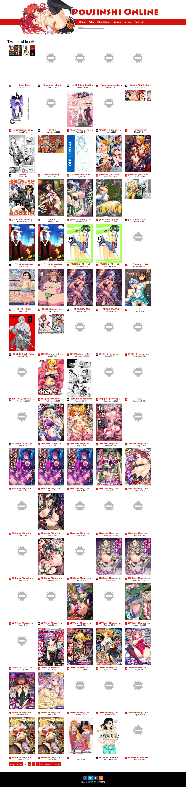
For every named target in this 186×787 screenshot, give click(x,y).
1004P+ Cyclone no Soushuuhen (28, 399)
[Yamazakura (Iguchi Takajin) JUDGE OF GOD (121, 219)
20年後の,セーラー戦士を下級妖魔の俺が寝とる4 (121, 399)
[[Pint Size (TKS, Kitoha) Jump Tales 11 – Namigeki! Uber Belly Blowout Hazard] (109, 171)
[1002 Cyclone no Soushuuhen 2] (51, 333)
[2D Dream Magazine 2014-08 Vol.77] (80, 698)
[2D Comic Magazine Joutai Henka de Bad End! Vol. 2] (138, 484)
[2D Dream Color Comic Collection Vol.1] (22, 653)
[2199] (138, 384)
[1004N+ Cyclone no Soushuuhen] (109, 339)
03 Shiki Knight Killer (23, 354)
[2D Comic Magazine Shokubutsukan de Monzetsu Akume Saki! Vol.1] (80, 619)
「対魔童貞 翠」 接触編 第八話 (115, 264)
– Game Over (23, 85)
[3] (80, 753)
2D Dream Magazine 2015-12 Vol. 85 (29, 757)
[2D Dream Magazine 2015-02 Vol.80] (109, 698)
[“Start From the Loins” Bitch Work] (109, 115)
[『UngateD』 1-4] (138, 249)
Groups (116, 22)
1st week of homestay (81, 399)
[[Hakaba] (22, 173)
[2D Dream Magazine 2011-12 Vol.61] (138, 664)
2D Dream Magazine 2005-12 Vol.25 (87, 668)
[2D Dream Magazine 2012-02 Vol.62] (22, 708)
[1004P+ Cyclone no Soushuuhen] (22, 384)
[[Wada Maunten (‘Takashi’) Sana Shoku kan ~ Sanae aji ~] (80, 216)
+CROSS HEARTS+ (82, 309)
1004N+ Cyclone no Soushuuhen (115, 354)
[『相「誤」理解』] (22, 304)
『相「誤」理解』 (23, 309)
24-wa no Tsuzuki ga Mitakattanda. (29, 443)
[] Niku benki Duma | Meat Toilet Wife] (138, 198)
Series (127, 22)
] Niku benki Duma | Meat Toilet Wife (146, 219)
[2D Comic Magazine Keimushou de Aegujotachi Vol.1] (22, 518)
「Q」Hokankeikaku (23, 264)
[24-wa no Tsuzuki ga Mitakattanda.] (22, 429)
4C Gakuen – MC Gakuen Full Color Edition (149, 757)
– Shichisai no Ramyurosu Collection (30, 130)
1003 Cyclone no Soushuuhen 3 (86, 354)
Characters (103, 22)
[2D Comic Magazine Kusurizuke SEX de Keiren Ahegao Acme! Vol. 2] (51, 529)
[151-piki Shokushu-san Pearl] (51, 394)
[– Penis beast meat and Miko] (109, 70)
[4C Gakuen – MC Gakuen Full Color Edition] (138, 742)
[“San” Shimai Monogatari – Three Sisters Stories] (80, 126)
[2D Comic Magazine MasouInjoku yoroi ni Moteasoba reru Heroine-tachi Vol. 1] (138, 518)
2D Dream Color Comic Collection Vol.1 (31, 668)
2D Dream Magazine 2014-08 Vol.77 (87, 712)
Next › (48, 764)
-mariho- (52, 130)
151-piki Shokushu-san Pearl (55, 399)
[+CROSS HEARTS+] (80, 305)
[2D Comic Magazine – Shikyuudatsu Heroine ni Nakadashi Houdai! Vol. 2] (138, 429)
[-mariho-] (51, 115)
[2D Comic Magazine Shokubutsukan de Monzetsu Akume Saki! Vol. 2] (51, 608)
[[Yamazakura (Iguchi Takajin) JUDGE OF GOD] (109, 216)
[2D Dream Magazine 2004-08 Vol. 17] (51, 665)
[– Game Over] (22, 55)
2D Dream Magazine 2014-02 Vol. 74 (58, 712)
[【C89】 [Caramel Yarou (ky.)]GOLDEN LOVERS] (51, 305)
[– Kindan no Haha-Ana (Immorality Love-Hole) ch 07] (51, 70)
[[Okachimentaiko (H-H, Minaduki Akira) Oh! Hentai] (80, 171)
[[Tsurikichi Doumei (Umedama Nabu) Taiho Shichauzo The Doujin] (22, 214)
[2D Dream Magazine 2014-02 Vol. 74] (51, 708)
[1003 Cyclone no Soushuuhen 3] (80, 339)
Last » (56, 764)
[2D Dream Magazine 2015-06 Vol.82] (138, 698)
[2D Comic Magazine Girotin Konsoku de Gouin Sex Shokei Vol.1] (109, 484)
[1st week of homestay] (80, 396)
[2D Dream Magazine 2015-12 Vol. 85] (22, 753)
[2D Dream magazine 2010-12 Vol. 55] (109, 664)
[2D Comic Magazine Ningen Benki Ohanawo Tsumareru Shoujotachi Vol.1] (51, 574)
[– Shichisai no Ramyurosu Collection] (22, 126)
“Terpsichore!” (140, 130)
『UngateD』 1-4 (140, 264)
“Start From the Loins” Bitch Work (116, 130)
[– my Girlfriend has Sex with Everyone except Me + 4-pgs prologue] (80, 70)
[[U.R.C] (51, 215)
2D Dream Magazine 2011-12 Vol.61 (145, 668)
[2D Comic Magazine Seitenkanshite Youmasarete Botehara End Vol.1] (109, 574)
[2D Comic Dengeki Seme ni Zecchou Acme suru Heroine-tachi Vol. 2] (51, 440)
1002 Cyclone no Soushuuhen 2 (57, 354)
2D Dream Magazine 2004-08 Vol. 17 (58, 668)
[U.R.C (52, 219)
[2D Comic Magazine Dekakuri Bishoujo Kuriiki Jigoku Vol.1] (22, 484)
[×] (138, 305)
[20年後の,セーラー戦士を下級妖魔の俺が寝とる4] (109, 384)
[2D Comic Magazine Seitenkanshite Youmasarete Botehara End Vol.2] (22, 608)
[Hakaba (23, 174)
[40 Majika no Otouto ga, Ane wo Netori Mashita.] (109, 753)
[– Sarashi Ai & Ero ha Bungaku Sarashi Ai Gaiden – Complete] (138, 70)
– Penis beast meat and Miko (113, 85)
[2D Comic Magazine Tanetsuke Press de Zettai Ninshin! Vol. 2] (138, 619)
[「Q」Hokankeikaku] (22, 260)
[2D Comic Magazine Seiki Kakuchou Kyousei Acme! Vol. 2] (80, 563)
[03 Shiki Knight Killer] (22, 350)
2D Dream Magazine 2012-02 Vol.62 (29, 712)
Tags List (139, 22)
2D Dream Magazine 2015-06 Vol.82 (145, 712)
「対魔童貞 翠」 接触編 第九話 (86, 264)
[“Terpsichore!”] (138, 100)
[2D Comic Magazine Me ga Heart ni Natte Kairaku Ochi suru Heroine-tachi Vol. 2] (22, 563)
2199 (139, 399)
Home (82, 22)
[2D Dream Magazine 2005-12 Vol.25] (80, 664)
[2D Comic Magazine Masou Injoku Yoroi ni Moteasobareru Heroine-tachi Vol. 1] (80, 518)
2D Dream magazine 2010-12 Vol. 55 (116, 668)
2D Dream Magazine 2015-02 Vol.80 (116, 712)
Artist (91, 22)
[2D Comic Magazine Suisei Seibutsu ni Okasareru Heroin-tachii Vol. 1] (109, 608)
